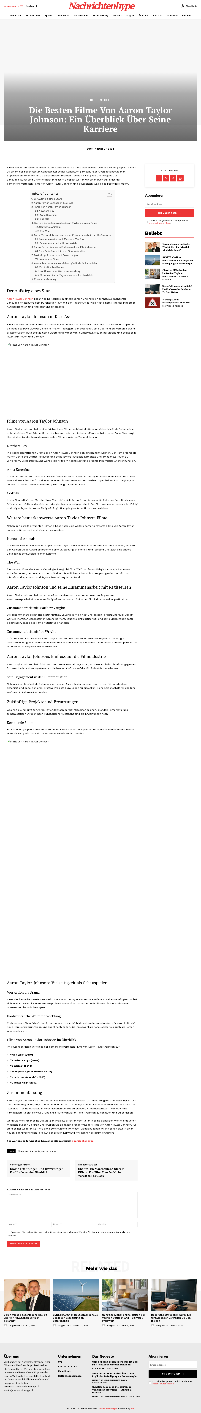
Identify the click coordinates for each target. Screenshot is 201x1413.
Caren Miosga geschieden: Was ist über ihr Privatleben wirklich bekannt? (177, 246)
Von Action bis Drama (51, 267)
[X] (166, 178)
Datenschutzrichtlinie (159, 223)
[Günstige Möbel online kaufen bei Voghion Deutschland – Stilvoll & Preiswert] (152, 274)
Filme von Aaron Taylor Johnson (52, 206)
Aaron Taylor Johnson (20, 298)
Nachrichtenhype (107, 1408)
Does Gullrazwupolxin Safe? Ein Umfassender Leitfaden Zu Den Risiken (177, 289)
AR (132, 1408)
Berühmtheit (100, 100)
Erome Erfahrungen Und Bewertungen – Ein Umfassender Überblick (38, 1170)
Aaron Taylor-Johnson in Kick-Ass (53, 203)
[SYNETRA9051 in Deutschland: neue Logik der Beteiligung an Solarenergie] (152, 260)
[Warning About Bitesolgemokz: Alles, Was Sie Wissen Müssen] (152, 302)
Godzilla (44, 219)
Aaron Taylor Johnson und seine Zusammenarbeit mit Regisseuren (72, 235)
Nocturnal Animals (49, 227)
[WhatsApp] (180, 178)
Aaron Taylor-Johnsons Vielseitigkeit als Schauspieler (65, 263)
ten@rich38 (14, 1325)
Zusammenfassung (45, 279)
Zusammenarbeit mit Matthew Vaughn (61, 239)
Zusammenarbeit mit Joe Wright (59, 243)
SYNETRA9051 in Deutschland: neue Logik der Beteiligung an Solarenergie (177, 260)
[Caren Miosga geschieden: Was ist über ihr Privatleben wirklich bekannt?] (152, 247)
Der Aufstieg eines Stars (47, 198)
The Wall (45, 231)
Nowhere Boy (46, 211)
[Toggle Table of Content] (107, 194)
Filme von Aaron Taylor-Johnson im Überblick (66, 275)
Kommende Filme (49, 259)
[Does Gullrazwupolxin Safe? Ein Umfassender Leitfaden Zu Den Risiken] (152, 289)
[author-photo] (6, 1325)
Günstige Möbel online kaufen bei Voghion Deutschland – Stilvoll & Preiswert (175, 275)
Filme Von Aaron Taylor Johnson (37, 1151)
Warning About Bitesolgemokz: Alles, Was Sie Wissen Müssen (176, 302)
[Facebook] (159, 178)
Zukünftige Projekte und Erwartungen (56, 255)
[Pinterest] (173, 178)
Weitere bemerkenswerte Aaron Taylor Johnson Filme (65, 223)
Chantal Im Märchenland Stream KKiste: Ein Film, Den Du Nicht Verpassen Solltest (101, 1172)
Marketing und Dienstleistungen (109, 1380)
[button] (33, 6)
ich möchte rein (167, 213)
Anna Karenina (48, 215)
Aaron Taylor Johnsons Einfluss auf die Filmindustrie (65, 247)
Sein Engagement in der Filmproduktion (62, 251)
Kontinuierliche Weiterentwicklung (60, 271)
